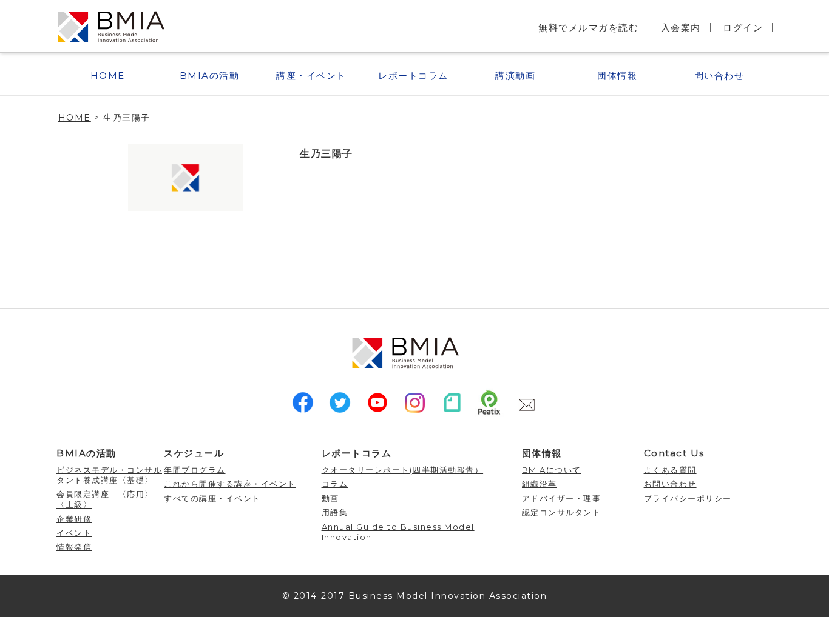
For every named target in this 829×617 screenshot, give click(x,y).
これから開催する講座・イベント (230, 484)
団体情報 (617, 75)
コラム (335, 484)
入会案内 (681, 27)
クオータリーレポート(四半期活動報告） (403, 470)
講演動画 (515, 75)
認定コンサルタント (561, 512)
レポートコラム (413, 75)
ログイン (743, 27)
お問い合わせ (670, 484)
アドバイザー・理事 (561, 498)
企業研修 (74, 519)
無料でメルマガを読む (588, 27)
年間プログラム (195, 470)
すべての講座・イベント (212, 498)
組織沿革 (539, 484)
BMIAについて (551, 470)
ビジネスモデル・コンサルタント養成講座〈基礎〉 (109, 475)
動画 (330, 498)
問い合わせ (719, 75)
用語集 (335, 512)
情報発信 (74, 547)
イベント (74, 533)
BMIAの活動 (210, 75)
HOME (107, 75)
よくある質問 (670, 470)
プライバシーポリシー (688, 498)
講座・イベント (311, 75)
